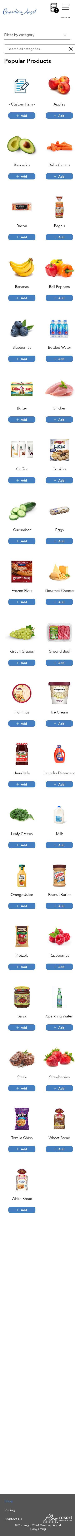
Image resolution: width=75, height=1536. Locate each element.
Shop (9, 1501)
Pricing (10, 1510)
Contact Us (13, 1519)
